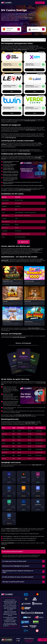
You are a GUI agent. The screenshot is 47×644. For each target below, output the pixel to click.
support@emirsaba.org (13, 625)
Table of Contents (7, 39)
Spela (12, 69)
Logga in (40, 2)
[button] (23, 552)
